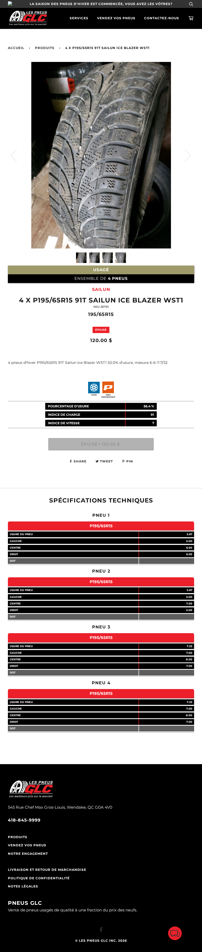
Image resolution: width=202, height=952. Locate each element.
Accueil (16, 48)
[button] (175, 934)
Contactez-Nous (161, 18)
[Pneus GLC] (31, 796)
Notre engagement (28, 854)
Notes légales (23, 886)
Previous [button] (17, 155)
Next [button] (184, 155)
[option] (101, 155)
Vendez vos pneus (116, 18)
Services (79, 18)
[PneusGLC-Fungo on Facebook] (101, 931)
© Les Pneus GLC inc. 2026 (101, 941)
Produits (44, 48)
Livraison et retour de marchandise (47, 870)
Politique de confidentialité (39, 878)
